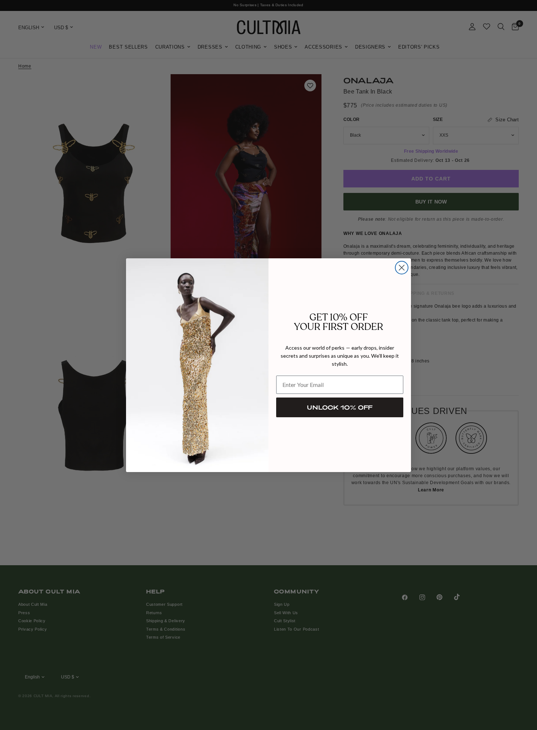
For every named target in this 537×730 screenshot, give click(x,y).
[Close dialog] (401, 267)
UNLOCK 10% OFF (340, 407)
